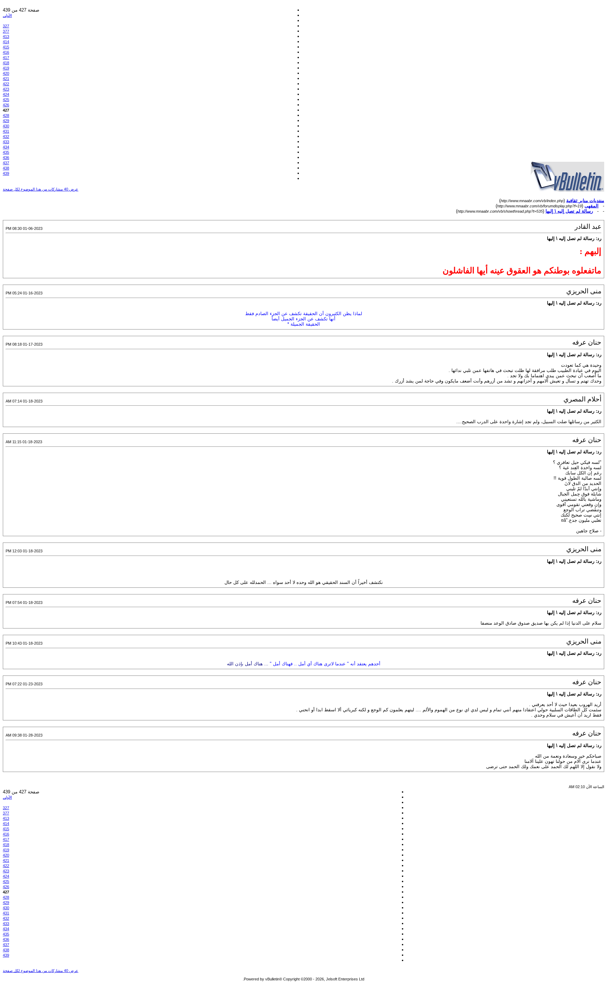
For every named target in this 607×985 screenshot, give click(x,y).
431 (6, 131)
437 (6, 163)
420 (6, 73)
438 (6, 168)
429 (6, 121)
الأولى (7, 15)
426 (6, 105)
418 (6, 63)
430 (6, 126)
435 (6, 152)
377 (6, 31)
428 (6, 115)
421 (6, 78)
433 (6, 142)
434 (6, 147)
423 (6, 89)
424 (6, 94)
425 (6, 100)
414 (6, 42)
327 (6, 26)
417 (6, 57)
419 (6, 68)
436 (6, 157)
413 (6, 36)
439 (6, 173)
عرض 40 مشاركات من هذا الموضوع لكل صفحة (40, 189)
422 (6, 84)
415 (6, 47)
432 (6, 136)
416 (6, 52)
